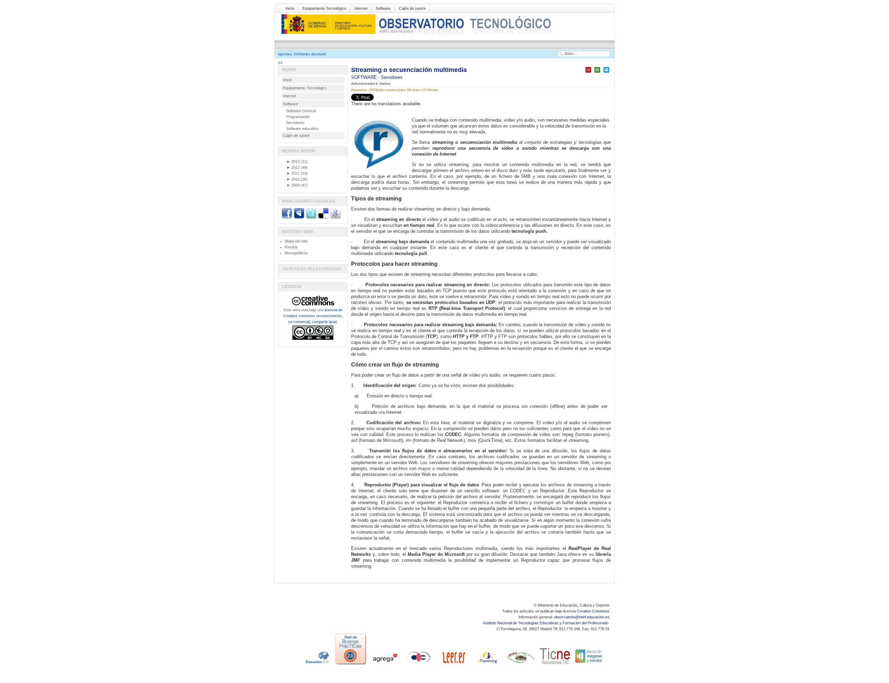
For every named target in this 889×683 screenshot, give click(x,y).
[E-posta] (606, 72)
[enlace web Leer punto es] (453, 665)
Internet (361, 8)
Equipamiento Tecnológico (324, 8)
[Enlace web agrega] (385, 665)
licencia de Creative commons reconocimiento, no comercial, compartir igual (313, 316)
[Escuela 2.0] (317, 665)
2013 (293, 161)
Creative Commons (593, 611)
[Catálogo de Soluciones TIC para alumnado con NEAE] (555, 665)
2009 (293, 185)
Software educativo (302, 128)
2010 (293, 179)
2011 (293, 173)
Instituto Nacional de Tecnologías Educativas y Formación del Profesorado (546, 623)
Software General (301, 111)
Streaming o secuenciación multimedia (409, 69)
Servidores (391, 77)
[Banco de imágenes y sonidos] (589, 665)
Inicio (289, 8)
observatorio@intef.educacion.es (581, 617)
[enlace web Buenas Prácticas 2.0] (351, 665)
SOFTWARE (364, 77)
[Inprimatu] (597, 72)
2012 (293, 167)
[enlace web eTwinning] (487, 665)
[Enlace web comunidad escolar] (419, 665)
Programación (298, 117)
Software (383, 8)
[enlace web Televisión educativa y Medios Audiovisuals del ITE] (521, 665)
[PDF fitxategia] (588, 72)
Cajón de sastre (412, 8)
